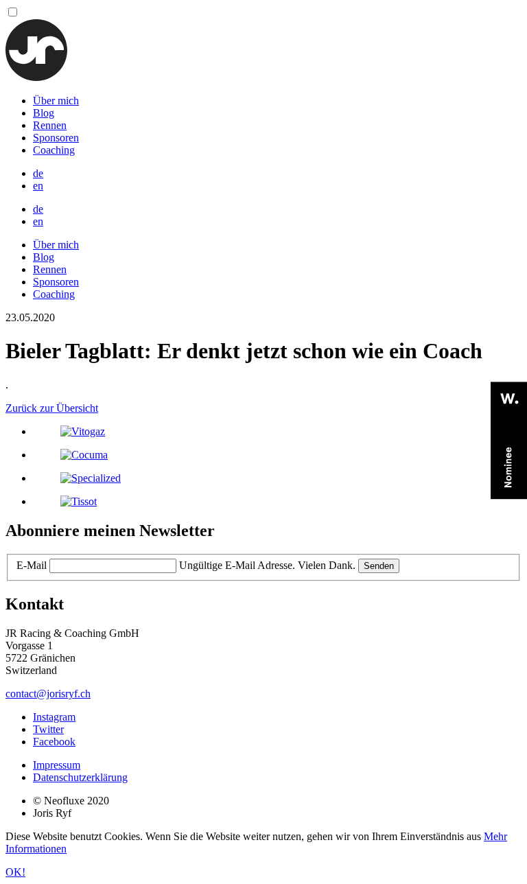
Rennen (50, 125)
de (38, 173)
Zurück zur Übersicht (51, 408)
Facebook (54, 741)
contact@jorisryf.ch (48, 693)
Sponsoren (56, 137)
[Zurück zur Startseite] (36, 77)
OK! (15, 872)
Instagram (54, 717)
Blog (43, 113)
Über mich (56, 100)
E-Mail (31, 565)
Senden (379, 566)
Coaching (54, 150)
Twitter (48, 729)
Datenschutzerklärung (80, 777)
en (38, 185)
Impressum (56, 765)
